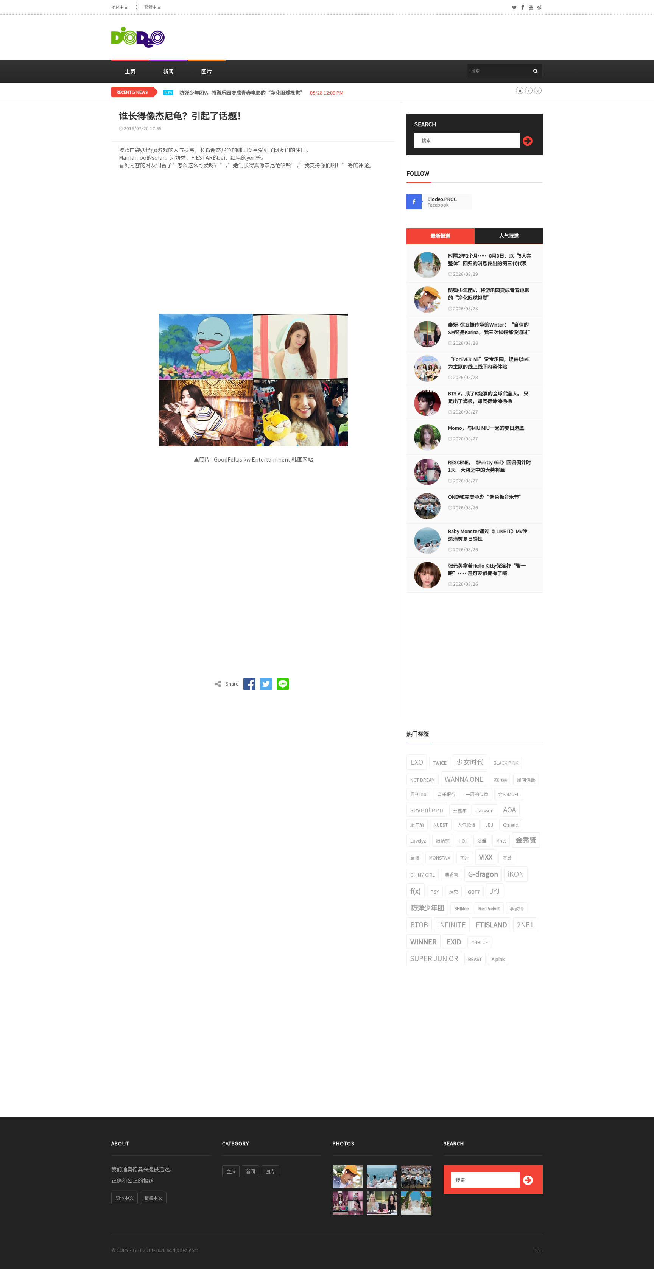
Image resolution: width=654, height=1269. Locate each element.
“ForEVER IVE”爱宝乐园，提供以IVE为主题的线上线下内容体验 (489, 362)
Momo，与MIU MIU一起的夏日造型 (486, 427)
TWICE (440, 762)
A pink (498, 959)
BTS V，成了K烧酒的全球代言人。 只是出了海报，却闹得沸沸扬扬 (488, 397)
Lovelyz (418, 840)
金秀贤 (526, 839)
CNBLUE (479, 942)
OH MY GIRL (422, 874)
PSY (435, 891)
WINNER (423, 941)
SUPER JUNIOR (434, 958)
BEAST (475, 959)
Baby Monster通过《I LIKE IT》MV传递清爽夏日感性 (487, 534)
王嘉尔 (460, 810)
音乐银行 (447, 794)
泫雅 (481, 840)
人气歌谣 (467, 824)
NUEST (441, 824)
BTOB (419, 924)
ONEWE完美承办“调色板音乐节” (486, 496)
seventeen (426, 809)
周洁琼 (443, 840)
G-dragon (483, 874)
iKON (516, 874)
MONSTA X (439, 857)
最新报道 (440, 235)
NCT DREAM (422, 779)
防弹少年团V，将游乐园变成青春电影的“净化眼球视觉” (242, 92)
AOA (509, 809)
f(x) (415, 891)
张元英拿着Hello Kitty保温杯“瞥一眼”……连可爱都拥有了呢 (487, 569)
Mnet (501, 840)
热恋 (453, 891)
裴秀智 (451, 874)
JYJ (495, 891)
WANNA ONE (464, 779)
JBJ (489, 824)
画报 (414, 857)
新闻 (168, 71)
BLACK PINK (506, 762)
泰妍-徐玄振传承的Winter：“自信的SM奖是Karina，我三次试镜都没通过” (489, 328)
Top (538, 1250)
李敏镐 (516, 908)
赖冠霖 (500, 779)
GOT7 (474, 891)
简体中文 (119, 7)
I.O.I (463, 840)
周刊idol (419, 794)
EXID (454, 941)
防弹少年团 (427, 907)
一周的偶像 (477, 794)
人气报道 (509, 235)
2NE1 (525, 924)
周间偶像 (526, 779)
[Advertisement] (405, 37)
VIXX (485, 857)
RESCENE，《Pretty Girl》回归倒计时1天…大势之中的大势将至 (489, 466)
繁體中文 (152, 7)
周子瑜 (417, 824)
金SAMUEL (508, 794)
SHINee (461, 908)
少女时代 (470, 762)
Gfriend (511, 824)
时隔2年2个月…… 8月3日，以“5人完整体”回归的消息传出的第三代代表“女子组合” (489, 263)
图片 (206, 71)
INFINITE (452, 924)
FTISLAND (491, 924)
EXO (416, 762)
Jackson (485, 810)
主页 (130, 71)
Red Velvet (489, 908)
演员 (506, 857)
